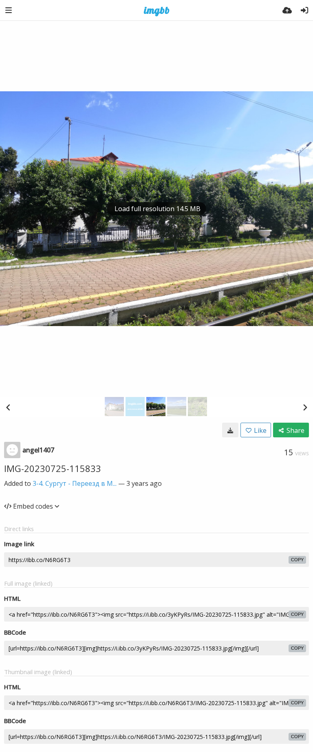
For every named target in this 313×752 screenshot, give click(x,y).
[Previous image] (8, 407)
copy (297, 559)
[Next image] (305, 407)
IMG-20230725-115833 (52, 468)
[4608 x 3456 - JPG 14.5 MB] (230, 430)
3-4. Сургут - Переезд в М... (75, 483)
